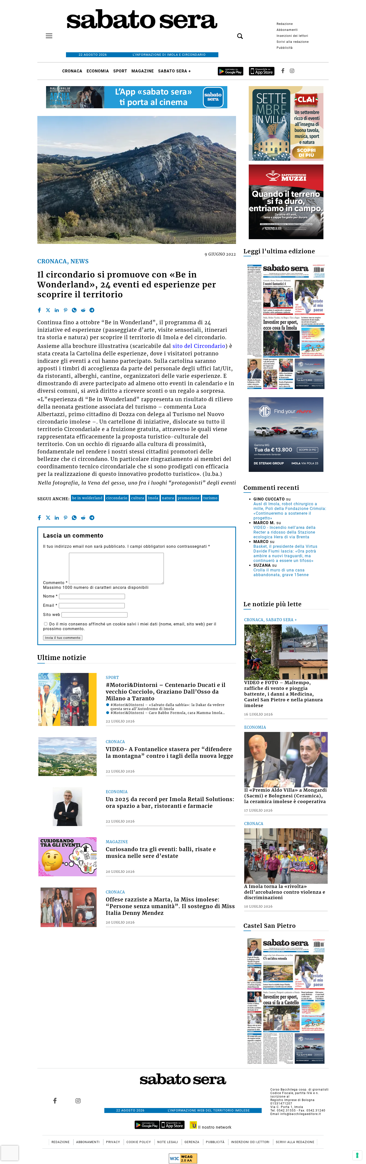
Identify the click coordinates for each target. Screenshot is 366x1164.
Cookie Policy (139, 1142)
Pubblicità (285, 48)
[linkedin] (57, 310)
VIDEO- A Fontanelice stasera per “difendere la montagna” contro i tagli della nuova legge (169, 752)
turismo (210, 498)
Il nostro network (214, 1127)
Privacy (113, 1142)
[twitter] (48, 310)
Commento (55, 582)
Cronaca (72, 71)
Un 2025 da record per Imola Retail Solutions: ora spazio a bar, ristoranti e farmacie (170, 802)
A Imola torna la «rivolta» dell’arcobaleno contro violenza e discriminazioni (284, 892)
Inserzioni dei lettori (292, 36)
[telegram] (92, 310)
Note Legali (168, 1142)
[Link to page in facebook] (55, 1101)
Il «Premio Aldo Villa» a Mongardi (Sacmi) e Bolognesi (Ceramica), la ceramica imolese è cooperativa (285, 795)
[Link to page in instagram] (78, 1101)
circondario (116, 498)
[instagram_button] (292, 71)
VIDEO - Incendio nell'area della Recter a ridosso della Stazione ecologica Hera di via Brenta (284, 532)
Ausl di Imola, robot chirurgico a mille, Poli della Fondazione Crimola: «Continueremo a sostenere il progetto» (289, 510)
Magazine (142, 71)
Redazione (285, 24)
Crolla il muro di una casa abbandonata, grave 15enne (281, 572)
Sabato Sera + (174, 71)
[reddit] (83, 310)
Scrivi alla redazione (293, 42)
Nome (50, 596)
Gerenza (192, 1142)
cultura (137, 498)
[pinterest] (65, 310)
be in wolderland (87, 498)
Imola (153, 498)
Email (50, 605)
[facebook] (39, 310)
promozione (189, 498)
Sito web (51, 614)
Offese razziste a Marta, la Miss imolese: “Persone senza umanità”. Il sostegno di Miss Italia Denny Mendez (170, 906)
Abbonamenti (287, 30)
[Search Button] (232, 33)
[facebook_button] (282, 71)
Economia (98, 71)
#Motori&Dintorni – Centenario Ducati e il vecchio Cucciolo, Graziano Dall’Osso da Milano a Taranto (166, 692)
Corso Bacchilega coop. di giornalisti (299, 1089)
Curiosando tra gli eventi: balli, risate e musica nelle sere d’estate (161, 852)
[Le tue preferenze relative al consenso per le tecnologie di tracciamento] (357, 1155)
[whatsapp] (74, 310)
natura (168, 498)
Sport (120, 71)
